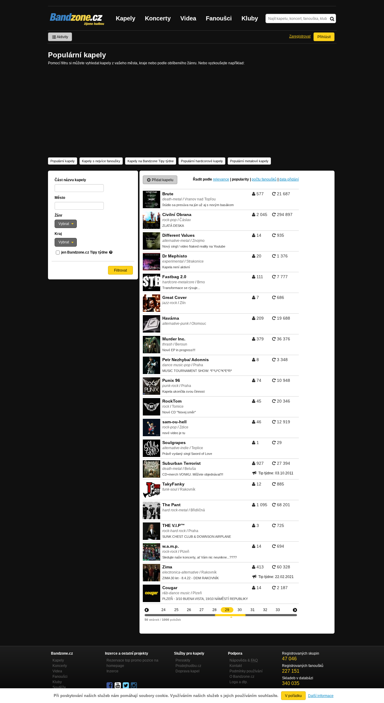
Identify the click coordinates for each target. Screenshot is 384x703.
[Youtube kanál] (118, 685)
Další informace (321, 696)
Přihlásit (324, 37)
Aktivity (62, 37)
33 (278, 610)
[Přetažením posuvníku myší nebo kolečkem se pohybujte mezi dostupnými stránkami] (230, 615)
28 (214, 610)
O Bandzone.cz (242, 676)
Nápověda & (244, 660)
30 (240, 610)
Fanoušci (219, 18)
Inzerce (112, 671)
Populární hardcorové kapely (202, 161)
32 (265, 610)
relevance (221, 179)
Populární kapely (62, 161)
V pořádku (293, 696)
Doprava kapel (188, 671)
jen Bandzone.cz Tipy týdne (84, 252)
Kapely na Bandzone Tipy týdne (151, 161)
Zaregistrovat (299, 36)
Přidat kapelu (162, 180)
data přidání (289, 179)
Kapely (125, 18)
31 (252, 610)
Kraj (58, 234)
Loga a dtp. (239, 682)
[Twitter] (126, 685)
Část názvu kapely (70, 180)
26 (189, 610)
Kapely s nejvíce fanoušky (101, 161)
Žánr (58, 215)
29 (227, 610)
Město (60, 198)
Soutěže (59, 687)
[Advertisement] (192, 111)
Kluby (250, 18)
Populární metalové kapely (249, 161)
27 (202, 610)
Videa (188, 18)
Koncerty (158, 18)
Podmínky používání (246, 671)
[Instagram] (134, 685)
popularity (240, 179)
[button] (66, 224)
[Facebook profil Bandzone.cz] (110, 685)
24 (163, 610)
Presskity (183, 660)
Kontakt (236, 666)
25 (176, 610)
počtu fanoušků (264, 179)
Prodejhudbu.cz (188, 666)
